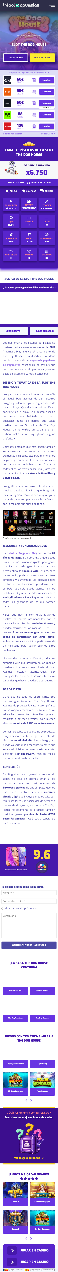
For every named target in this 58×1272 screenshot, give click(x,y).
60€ (20, 79)
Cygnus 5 (15, 1229)
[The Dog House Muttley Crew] (15, 979)
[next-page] (31, 1100)
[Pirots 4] (15, 1190)
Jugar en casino (42, 57)
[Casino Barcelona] (7, 103)
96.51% (11, 225)
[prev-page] (26, 1100)
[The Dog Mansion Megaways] (15, 1007)
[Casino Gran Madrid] (7, 80)
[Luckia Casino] (7, 92)
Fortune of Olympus (42, 1201)
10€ (20, 125)
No (29, 258)
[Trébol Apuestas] (21, 5)
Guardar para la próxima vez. (22, 908)
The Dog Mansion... (15, 1018)
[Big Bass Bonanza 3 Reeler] (15, 1080)
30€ (20, 90)
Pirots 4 (16, 1201)
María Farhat (22, 870)
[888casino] (7, 115)
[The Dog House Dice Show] (42, 979)
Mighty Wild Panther (16, 1064)
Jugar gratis (16, 57)
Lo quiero (47, 80)
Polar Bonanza (42, 1091)
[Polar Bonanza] (42, 1080)
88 (20, 113)
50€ (20, 102)
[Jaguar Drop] (42, 1052)
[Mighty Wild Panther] (15, 1052)
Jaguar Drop (42, 1064)
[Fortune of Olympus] (42, 1190)
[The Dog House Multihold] (42, 1007)
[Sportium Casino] (7, 126)
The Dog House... (15, 990)
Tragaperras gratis (23, 36)
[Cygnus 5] (15, 1218)
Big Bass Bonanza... (15, 1091)
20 (47, 225)
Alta (11, 241)
